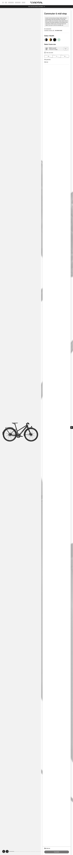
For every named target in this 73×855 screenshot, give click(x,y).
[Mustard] (50, 40)
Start (66, 48)
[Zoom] (20, 432)
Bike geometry (47, 59)
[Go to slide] (17, 851)
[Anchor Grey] (46, 40)
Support (23, 2)
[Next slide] (7, 851)
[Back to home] (36, 2)
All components (47, 28)
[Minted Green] (59, 40)
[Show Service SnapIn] (71, 427)
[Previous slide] (3, 851)
